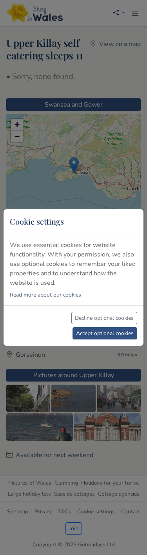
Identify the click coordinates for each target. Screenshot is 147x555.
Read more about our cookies (45, 295)
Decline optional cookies (104, 318)
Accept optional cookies (105, 333)
